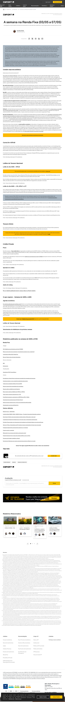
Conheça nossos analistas (55, 639)
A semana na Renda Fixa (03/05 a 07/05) (28, 9)
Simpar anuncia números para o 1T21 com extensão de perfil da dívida (17, 402)
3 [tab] (34, 543)
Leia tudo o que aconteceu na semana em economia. (32, 135)
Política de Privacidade (38, 645)
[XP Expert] (8, 2)
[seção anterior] (28, 543)
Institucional (36, 643)
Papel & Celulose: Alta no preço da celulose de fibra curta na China (16, 435)
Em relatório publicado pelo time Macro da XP (12, 304)
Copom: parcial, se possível (8, 430)
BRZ (4, 363)
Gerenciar (10, 699)
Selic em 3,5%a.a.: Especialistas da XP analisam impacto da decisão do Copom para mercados (22, 425)
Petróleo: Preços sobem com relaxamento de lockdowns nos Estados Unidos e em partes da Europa (23, 422)
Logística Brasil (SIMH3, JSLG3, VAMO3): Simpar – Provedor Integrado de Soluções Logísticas (22, 414)
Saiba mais (17, 699)
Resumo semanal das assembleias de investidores (13, 386)
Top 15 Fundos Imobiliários (24, 640)
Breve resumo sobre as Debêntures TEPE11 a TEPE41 (14, 391)
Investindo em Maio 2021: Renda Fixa (10, 354)
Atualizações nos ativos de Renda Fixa (10, 405)
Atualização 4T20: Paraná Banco (9, 372)
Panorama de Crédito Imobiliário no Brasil (11, 438)
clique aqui (48, 171)
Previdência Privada (7, 657)
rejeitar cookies (43, 697)
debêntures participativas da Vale (32, 256)
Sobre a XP (35, 640)
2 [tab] (32, 543)
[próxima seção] (37, 543)
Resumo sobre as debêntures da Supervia (11, 389)
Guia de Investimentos (8, 643)
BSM (11, 691)
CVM (16, 691)
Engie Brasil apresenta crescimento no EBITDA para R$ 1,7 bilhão (16, 397)
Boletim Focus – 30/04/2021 (9, 411)
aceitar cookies (56, 697)
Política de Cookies (37, 648)
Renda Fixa (9, 9)
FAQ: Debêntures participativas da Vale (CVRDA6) (13, 349)
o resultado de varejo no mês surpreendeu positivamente (20, 118)
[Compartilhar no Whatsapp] (35, 38)
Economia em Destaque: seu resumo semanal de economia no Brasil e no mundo (19, 441)
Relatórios (15, 9)
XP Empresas (36, 651)
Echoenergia (5, 366)
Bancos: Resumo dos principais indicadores (11, 357)
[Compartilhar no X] (32, 38)
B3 (6, 691)
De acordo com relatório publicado (10, 75)
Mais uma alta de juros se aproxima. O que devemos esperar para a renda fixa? (18, 351)
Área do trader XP (37, 654)
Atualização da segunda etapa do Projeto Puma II (13, 399)
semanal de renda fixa (22, 462)
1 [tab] (30, 543)
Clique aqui (54, 455)
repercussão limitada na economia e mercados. (33, 131)
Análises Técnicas (7, 648)
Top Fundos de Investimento (24, 648)
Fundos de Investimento (8, 651)
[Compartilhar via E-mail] (42, 38)
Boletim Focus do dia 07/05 (28, 319)
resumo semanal (7, 462)
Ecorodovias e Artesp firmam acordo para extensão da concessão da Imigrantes (19, 378)
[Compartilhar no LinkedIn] (39, 38)
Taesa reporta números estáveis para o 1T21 (12, 394)
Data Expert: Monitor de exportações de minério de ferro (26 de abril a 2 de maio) (19, 417)
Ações (4, 645)
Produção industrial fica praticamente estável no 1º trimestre (15, 427)
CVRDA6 (40, 256)
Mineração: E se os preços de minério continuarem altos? (14, 433)
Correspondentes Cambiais (23, 691)
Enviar (54, 483)
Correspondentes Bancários (35, 691)
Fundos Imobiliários (7, 640)
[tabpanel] (10, 526)
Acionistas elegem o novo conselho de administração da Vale (15, 381)
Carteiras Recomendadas (24, 643)
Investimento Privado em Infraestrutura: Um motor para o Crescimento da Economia (20, 419)
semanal (14, 462)
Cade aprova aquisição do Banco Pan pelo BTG (12, 383)
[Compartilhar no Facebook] (29, 38)
